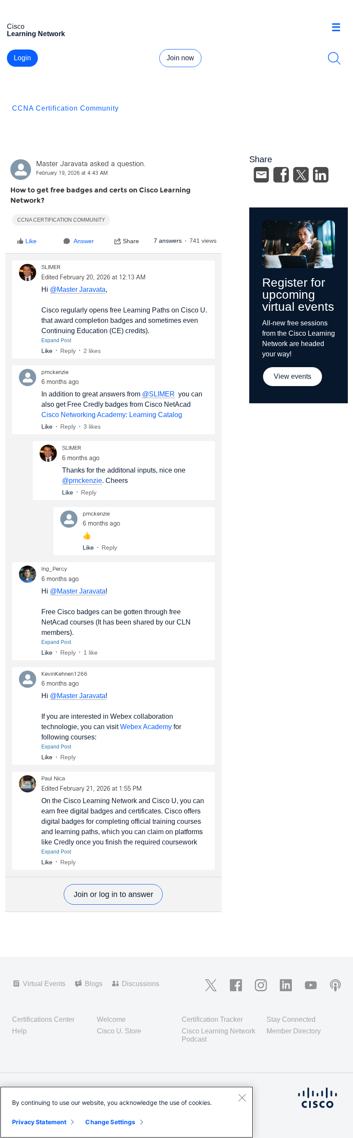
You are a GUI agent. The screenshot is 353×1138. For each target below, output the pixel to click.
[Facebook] (281, 174)
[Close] (242, 1097)
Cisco (36, 30)
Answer (84, 241)
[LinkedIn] (320, 174)
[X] (301, 174)
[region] (126, 1112)
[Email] (261, 174)
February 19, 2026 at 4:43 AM (72, 173)
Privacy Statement (39, 1122)
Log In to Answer (113, 894)
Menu (339, 27)
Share (131, 241)
